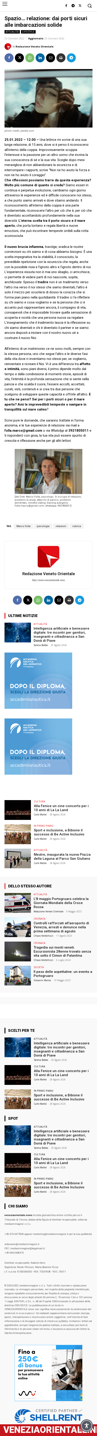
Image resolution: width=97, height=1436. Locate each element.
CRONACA (39, 918)
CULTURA (39, 801)
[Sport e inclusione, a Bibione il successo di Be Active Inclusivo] (18, 834)
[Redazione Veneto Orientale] (9, 46)
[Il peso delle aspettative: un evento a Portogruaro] (18, 976)
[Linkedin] (40, 57)
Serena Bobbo (41, 645)
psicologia (43, 526)
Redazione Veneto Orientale (34, 46)
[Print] (60, 57)
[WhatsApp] (29, 57)
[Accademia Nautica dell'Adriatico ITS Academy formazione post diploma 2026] (38, 707)
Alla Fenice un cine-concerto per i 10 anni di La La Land (61, 808)
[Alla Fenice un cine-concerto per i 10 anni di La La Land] (18, 810)
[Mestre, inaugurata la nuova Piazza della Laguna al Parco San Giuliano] (18, 858)
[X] (79, 5)
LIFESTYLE (28, 31)
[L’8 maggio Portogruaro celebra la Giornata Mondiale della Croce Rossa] (18, 903)
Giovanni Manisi (42, 980)
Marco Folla (23, 526)
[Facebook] (66, 5)
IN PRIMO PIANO (43, 825)
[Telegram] (72, 5)
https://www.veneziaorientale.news (48, 580)
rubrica (76, 526)
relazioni (61, 526)
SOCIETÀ (39, 967)
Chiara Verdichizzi (43, 935)
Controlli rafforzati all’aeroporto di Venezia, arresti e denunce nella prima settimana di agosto (61, 927)
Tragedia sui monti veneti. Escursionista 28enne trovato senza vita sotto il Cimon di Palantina (62, 951)
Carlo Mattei (40, 814)
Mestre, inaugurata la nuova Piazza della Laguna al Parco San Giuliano (62, 857)
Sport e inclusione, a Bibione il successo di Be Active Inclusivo (59, 832)
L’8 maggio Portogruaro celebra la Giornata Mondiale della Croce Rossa (61, 903)
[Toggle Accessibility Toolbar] (86, 1426)
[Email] (50, 57)
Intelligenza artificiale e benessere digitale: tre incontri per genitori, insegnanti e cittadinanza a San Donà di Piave (61, 634)
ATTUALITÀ (12, 31)
